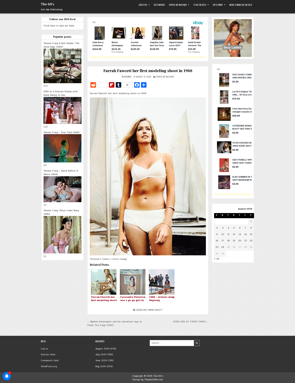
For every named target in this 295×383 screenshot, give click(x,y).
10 (222, 234)
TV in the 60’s (199, 4)
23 (217, 247)
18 (228, 240)
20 (239, 240)
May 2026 (100, 366)
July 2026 (100, 354)
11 (228, 234)
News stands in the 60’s (240, 4)
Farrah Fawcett (155, 309)
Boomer (127, 77)
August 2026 (102, 348)
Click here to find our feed (59, 25)
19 (234, 240)
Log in (44, 348)
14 (245, 234)
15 (251, 234)
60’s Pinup (218, 4)
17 (223, 240)
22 (251, 240)
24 (222, 247)
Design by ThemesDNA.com (147, 379)
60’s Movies (159, 4)
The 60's (47, 4)
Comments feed (50, 360)
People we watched (178, 4)
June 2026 (101, 360)
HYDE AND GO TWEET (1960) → (191, 321)
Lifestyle (143, 4)
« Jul (216, 258)
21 (245, 240)
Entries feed (48, 354)
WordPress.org (49, 366)
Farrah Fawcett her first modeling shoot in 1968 (148, 70)
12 (234, 234)
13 (240, 234)
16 (217, 240)
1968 (145, 309)
